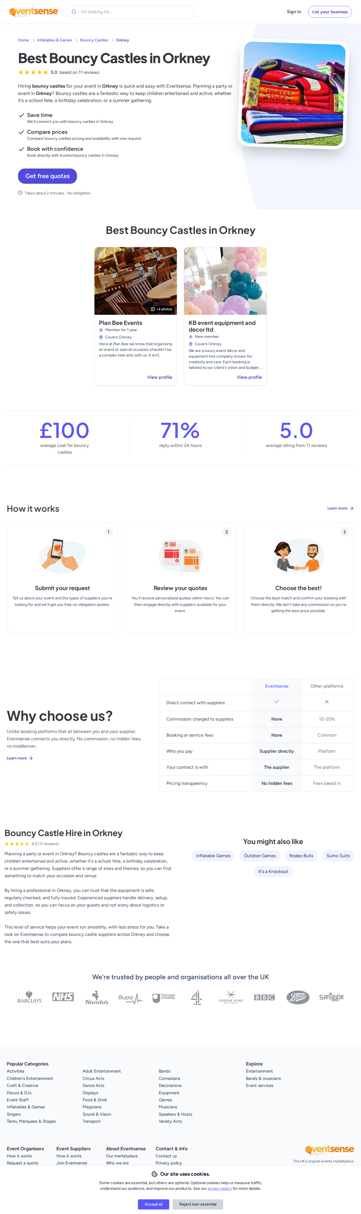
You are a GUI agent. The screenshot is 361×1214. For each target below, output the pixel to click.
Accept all (153, 1204)
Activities (15, 1071)
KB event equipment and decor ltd (222, 326)
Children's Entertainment (30, 1078)
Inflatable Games (213, 855)
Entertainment (259, 1071)
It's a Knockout (273, 871)
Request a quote (22, 1163)
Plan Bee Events (120, 322)
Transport (92, 1121)
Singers (14, 1114)
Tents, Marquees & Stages (31, 1121)
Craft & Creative (22, 1085)
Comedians (169, 1078)
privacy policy (220, 1188)
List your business (330, 11)
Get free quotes (47, 176)
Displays (90, 1092)
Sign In (294, 11)
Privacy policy (169, 1163)
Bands (164, 1071)
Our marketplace (122, 1155)
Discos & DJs (19, 1092)
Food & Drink (95, 1099)
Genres (165, 1099)
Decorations (170, 1085)
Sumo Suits (338, 855)
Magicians (92, 1106)
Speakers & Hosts (175, 1114)
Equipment (169, 1092)
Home (23, 40)
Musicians (168, 1106)
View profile (159, 377)
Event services (259, 1085)
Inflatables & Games (54, 40)
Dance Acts (93, 1085)
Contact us (166, 1155)
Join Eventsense (71, 1163)
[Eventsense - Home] (33, 12)
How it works (19, 1155)
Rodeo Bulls (301, 855)
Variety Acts (170, 1121)
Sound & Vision (97, 1114)
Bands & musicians (263, 1078)
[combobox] (106, 12)
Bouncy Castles (94, 40)
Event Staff (18, 1099)
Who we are (117, 1163)
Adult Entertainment (102, 1071)
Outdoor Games (260, 855)
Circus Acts (93, 1078)
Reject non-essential (197, 1204)
